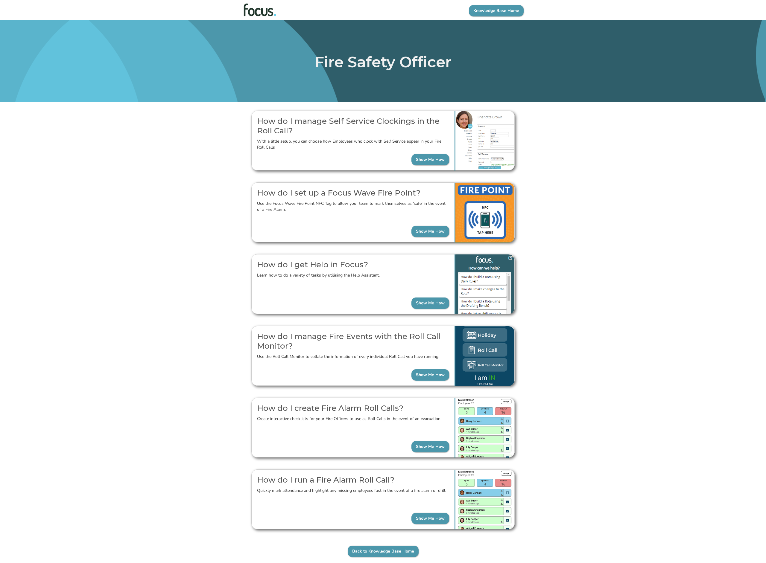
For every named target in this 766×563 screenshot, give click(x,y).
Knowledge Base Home (496, 10)
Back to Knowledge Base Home (383, 551)
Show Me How (430, 159)
